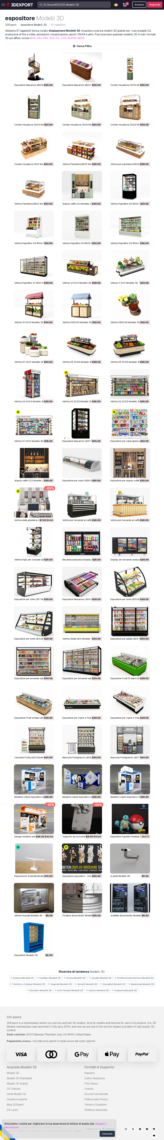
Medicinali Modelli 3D (142, 984)
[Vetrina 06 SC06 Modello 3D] (82, 344)
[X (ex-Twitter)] (133, 1129)
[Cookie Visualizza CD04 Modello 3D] (34, 107)
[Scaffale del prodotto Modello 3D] (130, 898)
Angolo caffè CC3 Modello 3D (77, 203)
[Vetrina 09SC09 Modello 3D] (82, 305)
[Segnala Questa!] (49, 78)
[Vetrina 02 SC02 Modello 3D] (130, 384)
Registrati (154, 4)
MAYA (81, 38)
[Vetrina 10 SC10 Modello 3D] (34, 305)
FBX (45, 38)
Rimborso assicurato (95, 1110)
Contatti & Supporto (99, 1067)
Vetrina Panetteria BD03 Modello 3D (81, 164)
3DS (51, 38)
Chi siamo (14, 1017)
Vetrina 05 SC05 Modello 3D (125, 362)
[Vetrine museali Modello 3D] (34, 898)
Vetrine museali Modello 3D (28, 915)
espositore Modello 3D (26, 955)
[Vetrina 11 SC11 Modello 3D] (130, 265)
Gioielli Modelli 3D (87, 984)
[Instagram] (126, 1129)
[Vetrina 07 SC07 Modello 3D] (34, 344)
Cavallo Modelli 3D (101, 978)
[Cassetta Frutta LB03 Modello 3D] (34, 740)
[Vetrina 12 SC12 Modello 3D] (82, 265)
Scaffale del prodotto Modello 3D (128, 915)
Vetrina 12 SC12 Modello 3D (76, 282)
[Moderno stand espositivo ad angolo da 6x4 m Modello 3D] (82, 779)
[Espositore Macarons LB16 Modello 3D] (82, 582)
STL (57, 38)
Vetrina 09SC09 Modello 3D (77, 322)
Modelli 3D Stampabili (19, 1078)
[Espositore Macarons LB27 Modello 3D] (82, 423)
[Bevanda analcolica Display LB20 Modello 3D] (82, 542)
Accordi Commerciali (96, 1094)
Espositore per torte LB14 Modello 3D (33, 638)
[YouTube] (154, 1136)
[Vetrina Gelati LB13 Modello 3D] (82, 621)
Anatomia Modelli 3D (125, 990)
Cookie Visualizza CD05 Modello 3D (129, 85)
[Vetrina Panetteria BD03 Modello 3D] (82, 147)
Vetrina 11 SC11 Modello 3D (124, 282)
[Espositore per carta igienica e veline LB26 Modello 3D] (130, 423)
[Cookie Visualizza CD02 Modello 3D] (130, 107)
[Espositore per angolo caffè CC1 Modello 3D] (130, 463)
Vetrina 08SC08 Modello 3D (125, 322)
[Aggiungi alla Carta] (43, 78)
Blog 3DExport (15, 1104)
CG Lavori (12, 1110)
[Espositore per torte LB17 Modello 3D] (34, 582)
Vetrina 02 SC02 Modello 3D (125, 401)
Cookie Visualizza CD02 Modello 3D (129, 124)
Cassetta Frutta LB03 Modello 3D (31, 757)
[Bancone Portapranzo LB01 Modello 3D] (130, 740)
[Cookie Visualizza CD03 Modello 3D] (82, 107)
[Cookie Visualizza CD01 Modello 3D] (34, 147)
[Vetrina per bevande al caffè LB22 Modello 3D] (130, 502)
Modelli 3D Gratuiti (17, 1083)
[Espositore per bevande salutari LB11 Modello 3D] (34, 661)
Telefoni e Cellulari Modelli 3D (28, 984)
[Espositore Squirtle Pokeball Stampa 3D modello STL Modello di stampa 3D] (130, 819)
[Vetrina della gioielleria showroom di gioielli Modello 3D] (34, 502)
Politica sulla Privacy (96, 1099)
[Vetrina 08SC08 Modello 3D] (130, 305)
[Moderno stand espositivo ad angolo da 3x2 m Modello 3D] (34, 779)
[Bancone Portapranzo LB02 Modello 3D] (82, 740)
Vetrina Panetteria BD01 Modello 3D (32, 203)
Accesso (139, 4)
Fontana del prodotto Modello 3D (79, 915)
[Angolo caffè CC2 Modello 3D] (34, 463)
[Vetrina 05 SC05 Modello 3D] (130, 344)
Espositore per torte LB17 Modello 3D (33, 599)
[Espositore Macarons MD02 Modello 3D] (34, 67)
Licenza (88, 1088)
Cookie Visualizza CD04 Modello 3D (33, 124)
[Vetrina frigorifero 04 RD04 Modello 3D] (34, 226)
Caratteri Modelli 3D (50, 978)
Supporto (89, 1073)
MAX (33, 38)
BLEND (72, 38)
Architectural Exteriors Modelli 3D (135, 978)
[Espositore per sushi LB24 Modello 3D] (82, 463)
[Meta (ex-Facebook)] (147, 1129)
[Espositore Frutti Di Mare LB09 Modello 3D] (130, 661)
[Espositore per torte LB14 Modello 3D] (34, 621)
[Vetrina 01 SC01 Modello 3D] (34, 423)
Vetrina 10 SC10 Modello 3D (28, 322)
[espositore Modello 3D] (34, 937)
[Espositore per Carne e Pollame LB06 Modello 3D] (130, 700)
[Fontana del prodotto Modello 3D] (82, 898)
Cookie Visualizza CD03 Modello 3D (81, 124)
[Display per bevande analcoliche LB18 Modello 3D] (130, 542)
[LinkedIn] (154, 1129)
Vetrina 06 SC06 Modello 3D (77, 362)
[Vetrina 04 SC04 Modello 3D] (34, 384)
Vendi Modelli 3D (16, 1094)
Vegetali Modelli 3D (61, 984)
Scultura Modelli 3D (23, 978)
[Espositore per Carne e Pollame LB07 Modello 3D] (82, 700)
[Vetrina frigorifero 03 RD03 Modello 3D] (82, 226)
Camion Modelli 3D (98, 990)
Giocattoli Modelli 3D (113, 984)
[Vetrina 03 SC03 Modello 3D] (82, 384)
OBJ (39, 38)
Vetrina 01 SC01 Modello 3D (28, 441)
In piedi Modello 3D (120, 876)
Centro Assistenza (94, 1078)
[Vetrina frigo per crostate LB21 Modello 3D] (34, 542)
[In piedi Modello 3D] (130, 858)
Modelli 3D (13, 1073)
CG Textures (14, 1088)
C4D (63, 38)
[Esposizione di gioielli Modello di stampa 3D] (34, 858)
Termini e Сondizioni (95, 1104)
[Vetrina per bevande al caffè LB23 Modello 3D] (82, 502)
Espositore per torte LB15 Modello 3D (130, 599)
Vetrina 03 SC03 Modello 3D (77, 401)
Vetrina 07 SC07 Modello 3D (29, 362)
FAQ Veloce (91, 1083)
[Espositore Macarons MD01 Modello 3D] (82, 67)
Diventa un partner (17, 1099)
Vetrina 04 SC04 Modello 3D (29, 401)
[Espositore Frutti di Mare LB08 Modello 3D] (34, 700)
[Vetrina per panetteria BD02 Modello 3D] (130, 147)
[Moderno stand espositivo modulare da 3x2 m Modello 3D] (130, 779)
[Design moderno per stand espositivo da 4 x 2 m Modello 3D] (34, 819)
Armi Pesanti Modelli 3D (70, 990)
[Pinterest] (140, 1129)
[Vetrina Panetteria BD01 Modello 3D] (34, 186)
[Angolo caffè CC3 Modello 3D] (82, 186)
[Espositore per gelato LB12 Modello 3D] (130, 621)
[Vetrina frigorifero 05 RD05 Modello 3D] (130, 186)
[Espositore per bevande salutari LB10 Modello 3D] (82, 661)
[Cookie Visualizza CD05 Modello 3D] (130, 67)
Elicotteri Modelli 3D (40, 990)
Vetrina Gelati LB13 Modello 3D (78, 638)
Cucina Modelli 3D (76, 978)
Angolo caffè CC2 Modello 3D (29, 480)
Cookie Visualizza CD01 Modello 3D (33, 164)
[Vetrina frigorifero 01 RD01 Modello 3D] (34, 265)
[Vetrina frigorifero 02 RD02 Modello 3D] (130, 226)
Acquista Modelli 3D (22, 1067)
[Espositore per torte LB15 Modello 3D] (130, 582)
